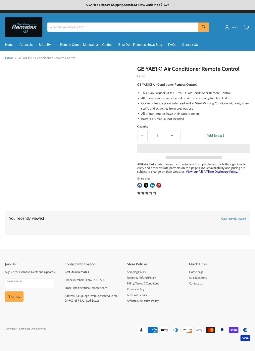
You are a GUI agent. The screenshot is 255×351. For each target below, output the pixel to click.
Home (9, 44)
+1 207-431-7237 (95, 280)
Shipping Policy (136, 272)
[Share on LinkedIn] (152, 185)
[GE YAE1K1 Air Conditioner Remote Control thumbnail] (12, 77)
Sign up (14, 296)
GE (143, 76)
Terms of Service (137, 295)
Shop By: (45, 44)
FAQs (172, 44)
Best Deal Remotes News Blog (140, 44)
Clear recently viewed (233, 218)
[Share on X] (146, 185)
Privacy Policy (135, 289)
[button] (193, 148)
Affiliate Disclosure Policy (143, 301)
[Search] (203, 27)
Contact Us (190, 44)
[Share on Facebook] (139, 185)
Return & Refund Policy (141, 277)
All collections (198, 277)
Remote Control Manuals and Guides (86, 44)
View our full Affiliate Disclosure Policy (211, 172)
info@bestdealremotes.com (90, 288)
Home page (196, 272)
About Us (26, 44)
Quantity (142, 126)
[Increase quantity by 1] (172, 135)
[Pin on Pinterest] (158, 185)
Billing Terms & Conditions (143, 283)
